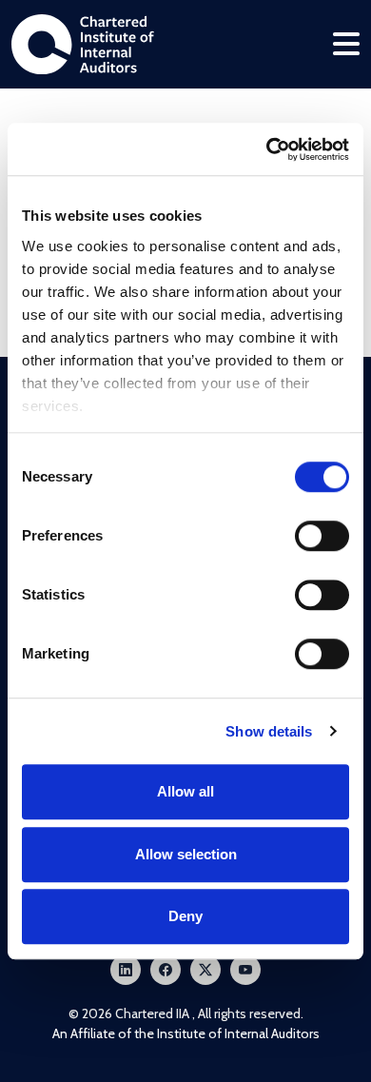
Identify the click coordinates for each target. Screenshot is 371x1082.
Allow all (185, 791)
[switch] (322, 536)
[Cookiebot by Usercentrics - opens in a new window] (267, 149)
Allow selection (186, 854)
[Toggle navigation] (346, 44)
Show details (268, 731)
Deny (185, 916)
